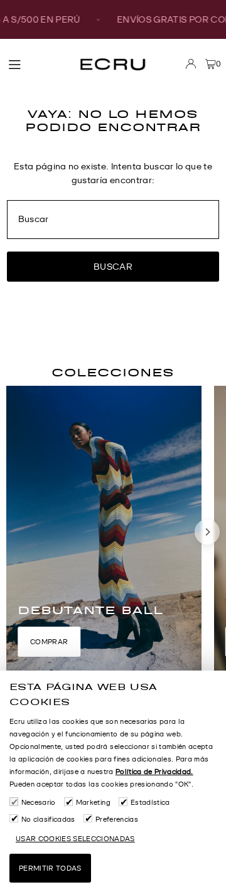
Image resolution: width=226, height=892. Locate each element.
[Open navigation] (36, 63)
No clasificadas (48, 819)
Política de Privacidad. (154, 771)
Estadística (150, 802)
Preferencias (116, 819)
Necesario (38, 802)
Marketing (93, 802)
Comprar (49, 641)
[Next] (207, 531)
